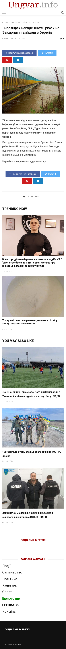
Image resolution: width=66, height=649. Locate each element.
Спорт (7, 592)
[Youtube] (33, 545)
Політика (9, 579)
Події (6, 566)
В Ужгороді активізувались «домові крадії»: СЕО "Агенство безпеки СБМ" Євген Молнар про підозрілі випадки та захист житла (32, 262)
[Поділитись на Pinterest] (7, 60)
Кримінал (10, 611)
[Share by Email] (18, 60)
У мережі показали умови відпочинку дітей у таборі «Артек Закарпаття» (29, 322)
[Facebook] (26, 545)
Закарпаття (34, 197)
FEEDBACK (10, 605)
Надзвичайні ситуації (25, 23)
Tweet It (49, 53)
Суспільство (12, 572)
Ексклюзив (11, 598)
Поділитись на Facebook (20, 53)
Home (5, 23)
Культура (9, 585)
